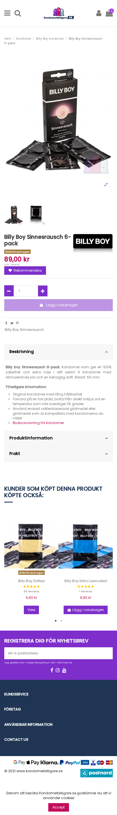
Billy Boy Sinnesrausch (24, 329)
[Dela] (6, 323)
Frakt (14, 453)
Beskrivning (21, 351)
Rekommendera (27, 270)
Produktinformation (31, 438)
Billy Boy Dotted (31, 580)
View (31, 609)
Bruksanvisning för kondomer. (39, 422)
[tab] (58, 352)
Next (108, 561)
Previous (8, 561)
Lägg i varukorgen (62, 305)
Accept (59, 807)
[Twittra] (11, 323)
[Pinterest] (17, 323)
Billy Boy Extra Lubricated (85, 580)
